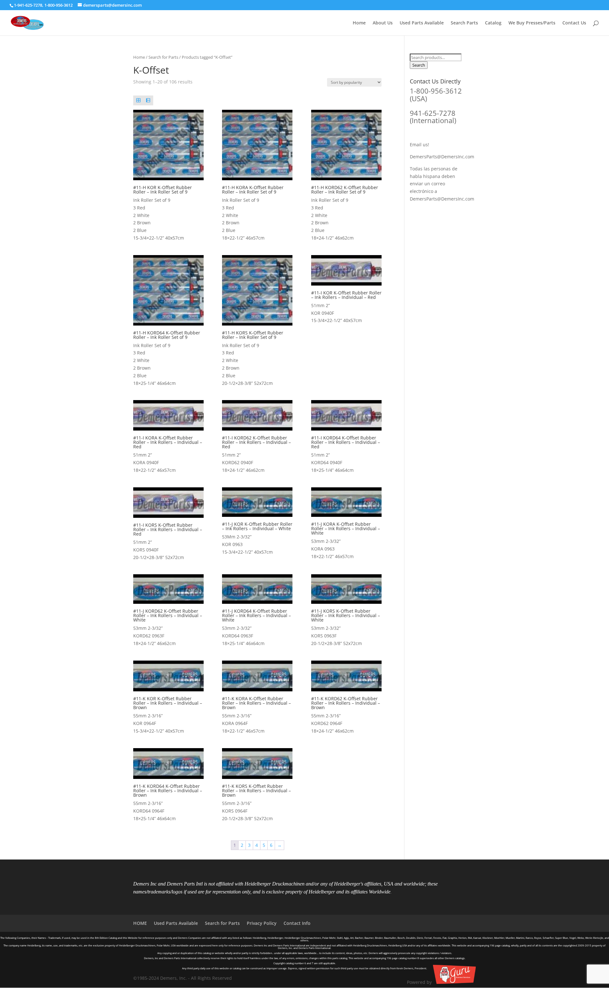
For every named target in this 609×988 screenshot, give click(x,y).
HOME (140, 923)
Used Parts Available (422, 23)
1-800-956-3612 (58, 5)
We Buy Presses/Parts (531, 23)
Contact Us (574, 23)
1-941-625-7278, (29, 5)
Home (359, 23)
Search (418, 65)
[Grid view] (138, 100)
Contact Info (297, 923)
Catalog (493, 23)
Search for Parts (163, 57)
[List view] (148, 100)
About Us (383, 23)
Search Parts (464, 23)
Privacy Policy (262, 923)
